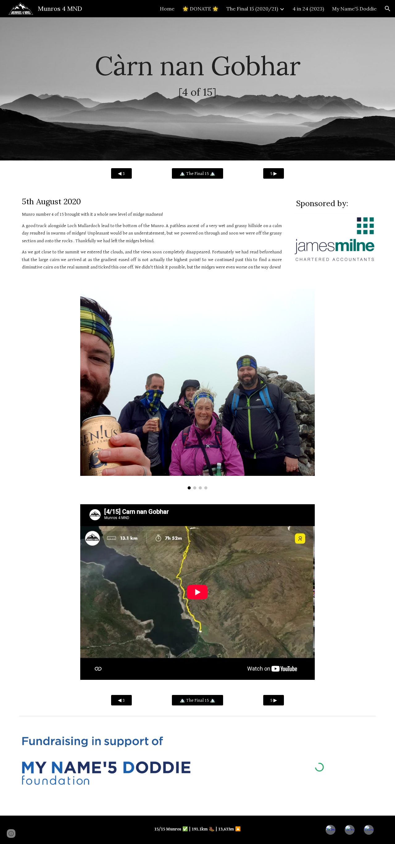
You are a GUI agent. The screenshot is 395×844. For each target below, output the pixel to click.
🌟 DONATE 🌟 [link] (200, 9)
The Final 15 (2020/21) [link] (252, 9)
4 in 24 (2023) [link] (308, 9)
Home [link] (167, 9)
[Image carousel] (197, 389)
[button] (387, 8)
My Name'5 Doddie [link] (354, 9)
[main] (197, 89)
